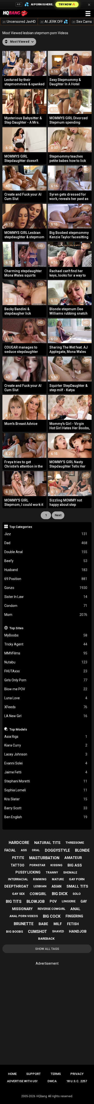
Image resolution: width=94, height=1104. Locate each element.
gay (84, 901)
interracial (18, 879)
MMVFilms (45, 653)
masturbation (44, 858)
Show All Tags (47, 949)
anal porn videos (23, 916)
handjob (78, 931)
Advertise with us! (22, 1081)
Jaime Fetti (45, 772)
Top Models (18, 729)
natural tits (47, 843)
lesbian (40, 886)
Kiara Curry (45, 745)
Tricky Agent (45, 644)
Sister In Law (45, 597)
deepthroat (16, 886)
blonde (82, 850)
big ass (74, 865)
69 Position (45, 579)
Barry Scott (45, 808)
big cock (51, 916)
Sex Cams (82, 22)
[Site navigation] (88, 13)
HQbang (41, 1096)
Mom (45, 615)
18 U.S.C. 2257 (76, 1081)
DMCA (52, 1081)
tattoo (17, 865)
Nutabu (45, 662)
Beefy (45, 561)
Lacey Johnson (45, 754)
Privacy (77, 1074)
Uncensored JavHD (19, 22)
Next (58, 515)
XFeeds (45, 707)
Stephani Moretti (45, 781)
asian (56, 886)
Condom (45, 606)
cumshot (37, 931)
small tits (77, 886)
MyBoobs (45, 635)
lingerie (68, 901)
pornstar (37, 865)
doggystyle (57, 850)
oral (36, 850)
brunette (24, 923)
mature (58, 879)
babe (43, 924)
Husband (45, 570)
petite (18, 858)
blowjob (36, 901)
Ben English (45, 817)
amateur (73, 858)
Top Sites (16, 628)
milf (58, 924)
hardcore (19, 842)
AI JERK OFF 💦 (54, 22)
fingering (74, 916)
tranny (52, 872)
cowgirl (38, 894)
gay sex (18, 894)
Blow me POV (45, 689)
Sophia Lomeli (45, 790)
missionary (22, 909)
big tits (13, 901)
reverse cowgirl (51, 909)
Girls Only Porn (45, 680)
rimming (40, 879)
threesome (75, 842)
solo (77, 894)
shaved (58, 931)
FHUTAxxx (45, 671)
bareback (46, 938)
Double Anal (45, 552)
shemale (70, 872)
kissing (56, 865)
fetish (73, 924)
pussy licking (27, 872)
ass (24, 850)
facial (10, 850)
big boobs (14, 931)
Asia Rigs (45, 737)
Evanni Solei (45, 763)
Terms (56, 1074)
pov (53, 901)
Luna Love (45, 698)
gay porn (77, 879)
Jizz (45, 534)
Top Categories (20, 527)
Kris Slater (45, 799)
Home (12, 1074)
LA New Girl (45, 716)
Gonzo (45, 588)
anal (75, 909)
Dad (45, 543)
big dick (59, 893)
